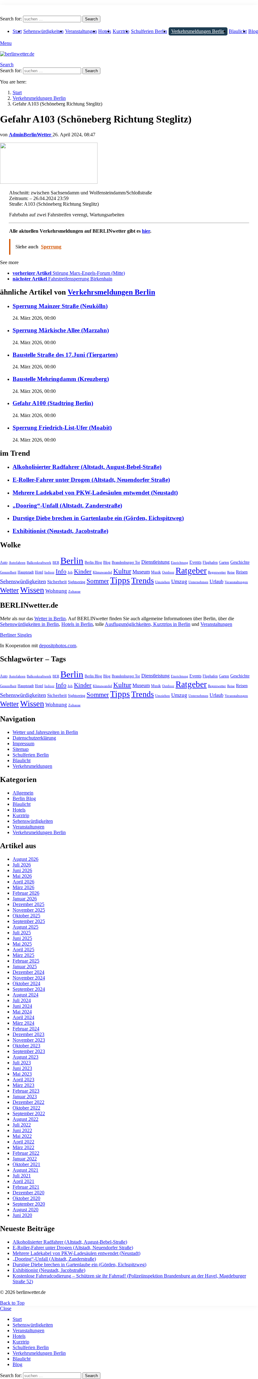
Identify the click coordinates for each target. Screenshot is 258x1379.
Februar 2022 (26, 1153)
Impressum (23, 743)
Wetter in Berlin (50, 618)
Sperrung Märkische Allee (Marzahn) (61, 330)
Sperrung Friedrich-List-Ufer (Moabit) (62, 427)
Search (91, 19)
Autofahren (17, 562)
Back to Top (12, 1303)
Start (17, 31)
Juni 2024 (22, 1006)
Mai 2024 (22, 1011)
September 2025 (29, 921)
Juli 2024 (22, 1000)
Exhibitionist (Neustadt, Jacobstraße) (60, 531)
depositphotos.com (57, 645)
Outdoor (168, 572)
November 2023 (29, 1040)
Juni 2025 (22, 938)
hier (146, 231)
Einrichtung (179, 562)
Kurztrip (121, 31)
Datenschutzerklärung (34, 738)
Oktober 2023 (26, 1045)
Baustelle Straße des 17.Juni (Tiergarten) (65, 354)
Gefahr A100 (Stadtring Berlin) (53, 403)
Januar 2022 (25, 1158)
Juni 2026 (22, 870)
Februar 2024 (26, 1028)
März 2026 (23, 887)
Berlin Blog (93, 562)
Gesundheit (8, 572)
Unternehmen (198, 582)
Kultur (122, 571)
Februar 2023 (26, 1091)
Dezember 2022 (28, 1102)
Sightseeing (76, 582)
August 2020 (25, 1209)
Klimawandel (102, 572)
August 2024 (25, 994)
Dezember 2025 (28, 904)
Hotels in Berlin (77, 624)
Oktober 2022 (26, 1107)
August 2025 (25, 927)
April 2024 (23, 1017)
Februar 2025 (26, 961)
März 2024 (23, 1023)
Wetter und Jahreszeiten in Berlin (45, 732)
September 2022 (29, 1113)
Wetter (9, 590)
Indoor (49, 572)
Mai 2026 (22, 876)
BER (56, 562)
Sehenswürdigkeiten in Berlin (29, 624)
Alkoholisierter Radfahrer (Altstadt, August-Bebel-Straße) (87, 467)
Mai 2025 (22, 944)
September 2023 (29, 1051)
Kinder (83, 571)
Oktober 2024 (26, 983)
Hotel (39, 572)
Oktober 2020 (26, 1198)
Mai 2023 (22, 1074)
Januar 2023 (25, 1096)
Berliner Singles (16, 635)
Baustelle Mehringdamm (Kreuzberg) (61, 379)
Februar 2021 (26, 1187)
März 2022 (23, 1147)
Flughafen (210, 562)
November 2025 (29, 910)
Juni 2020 (22, 1215)
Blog (253, 31)
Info (61, 571)
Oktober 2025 (26, 915)
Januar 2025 (25, 966)
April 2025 (23, 949)
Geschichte (240, 562)
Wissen (32, 589)
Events (195, 562)
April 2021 (23, 1181)
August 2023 (25, 1057)
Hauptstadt (26, 572)
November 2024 (29, 977)
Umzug (179, 581)
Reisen (242, 572)
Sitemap (21, 749)
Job (70, 572)
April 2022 (23, 1141)
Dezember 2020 (28, 1192)
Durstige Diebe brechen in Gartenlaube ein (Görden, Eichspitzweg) (98, 518)
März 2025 (23, 955)
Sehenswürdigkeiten (43, 31)
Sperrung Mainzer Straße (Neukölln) (60, 306)
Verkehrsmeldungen (32, 766)
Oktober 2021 (26, 1164)
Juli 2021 (22, 1175)
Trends (142, 580)
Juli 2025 (22, 932)
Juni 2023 (22, 1068)
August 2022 (25, 1119)
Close (5, 1308)
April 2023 (23, 1079)
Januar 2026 (25, 898)
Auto (4, 562)
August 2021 (25, 1170)
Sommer (98, 581)
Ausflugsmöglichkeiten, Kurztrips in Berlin (147, 624)
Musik (156, 572)
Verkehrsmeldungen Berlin (197, 31)
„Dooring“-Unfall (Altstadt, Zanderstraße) (67, 505)
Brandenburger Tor (126, 562)
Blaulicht (238, 31)
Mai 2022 (22, 1136)
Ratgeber (191, 570)
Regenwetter (217, 572)
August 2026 (25, 859)
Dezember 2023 (28, 1034)
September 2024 (29, 989)
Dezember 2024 (28, 972)
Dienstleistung (155, 562)
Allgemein (23, 792)
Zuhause (74, 591)
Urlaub (216, 581)
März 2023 (23, 1085)
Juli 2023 (22, 1062)
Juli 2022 (22, 1124)
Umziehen (162, 582)
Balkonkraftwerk (39, 562)
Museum (141, 571)
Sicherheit (57, 581)
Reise (231, 572)
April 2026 (23, 881)
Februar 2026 (26, 893)
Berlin (71, 561)
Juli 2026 (22, 864)
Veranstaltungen (81, 31)
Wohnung (56, 591)
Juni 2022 (22, 1130)
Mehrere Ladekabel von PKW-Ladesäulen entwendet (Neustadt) (95, 492)
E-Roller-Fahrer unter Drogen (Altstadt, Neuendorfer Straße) (91, 479)
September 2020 (29, 1204)
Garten (224, 562)
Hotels (104, 31)
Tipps (120, 580)
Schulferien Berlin (149, 31)
